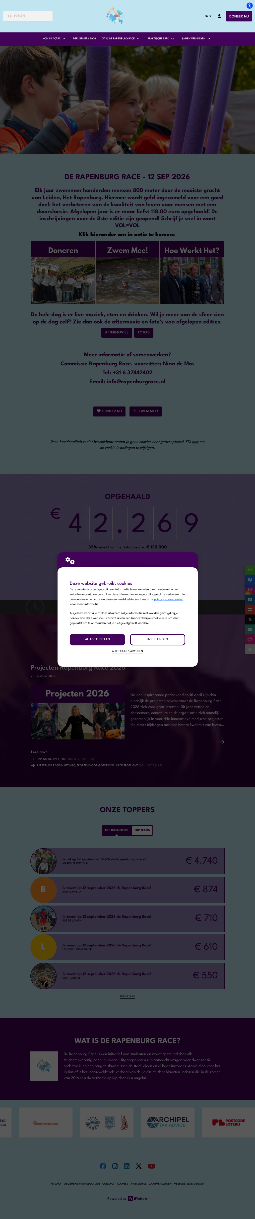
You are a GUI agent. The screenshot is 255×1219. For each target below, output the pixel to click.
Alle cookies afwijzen (127, 651)
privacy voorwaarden (168, 599)
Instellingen (157, 639)
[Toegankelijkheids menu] (250, 5)
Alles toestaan (97, 639)
